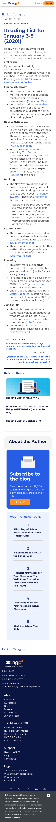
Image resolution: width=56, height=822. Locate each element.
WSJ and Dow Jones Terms (18, 774)
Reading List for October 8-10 (23, 421)
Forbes (43, 104)
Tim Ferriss (29, 152)
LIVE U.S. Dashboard (15, 734)
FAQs (7, 755)
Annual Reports (12, 740)
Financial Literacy (16, 23)
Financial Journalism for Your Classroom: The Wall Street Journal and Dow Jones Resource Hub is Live (27, 579)
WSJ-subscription (21, 145)
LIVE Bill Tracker (13, 737)
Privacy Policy (11, 777)
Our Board (10, 703)
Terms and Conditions (16, 770)
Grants (7, 706)
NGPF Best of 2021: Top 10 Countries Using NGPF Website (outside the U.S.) (27, 409)
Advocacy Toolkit (13, 727)
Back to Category (13, 14)
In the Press (10, 712)
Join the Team (11, 716)
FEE (30, 332)
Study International (22, 242)
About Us (9, 699)
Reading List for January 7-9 (22, 398)
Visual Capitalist (19, 293)
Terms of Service (31, 811)
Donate (8, 709)
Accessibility (10, 780)
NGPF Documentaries (16, 731)
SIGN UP (20, 502)
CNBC (20, 274)
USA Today (33, 322)
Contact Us (10, 759)
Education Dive (37, 101)
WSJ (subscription (33, 284)
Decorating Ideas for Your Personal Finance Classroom (26, 605)
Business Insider (20, 255)
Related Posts (14, 373)
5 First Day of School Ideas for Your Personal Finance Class (27, 532)
